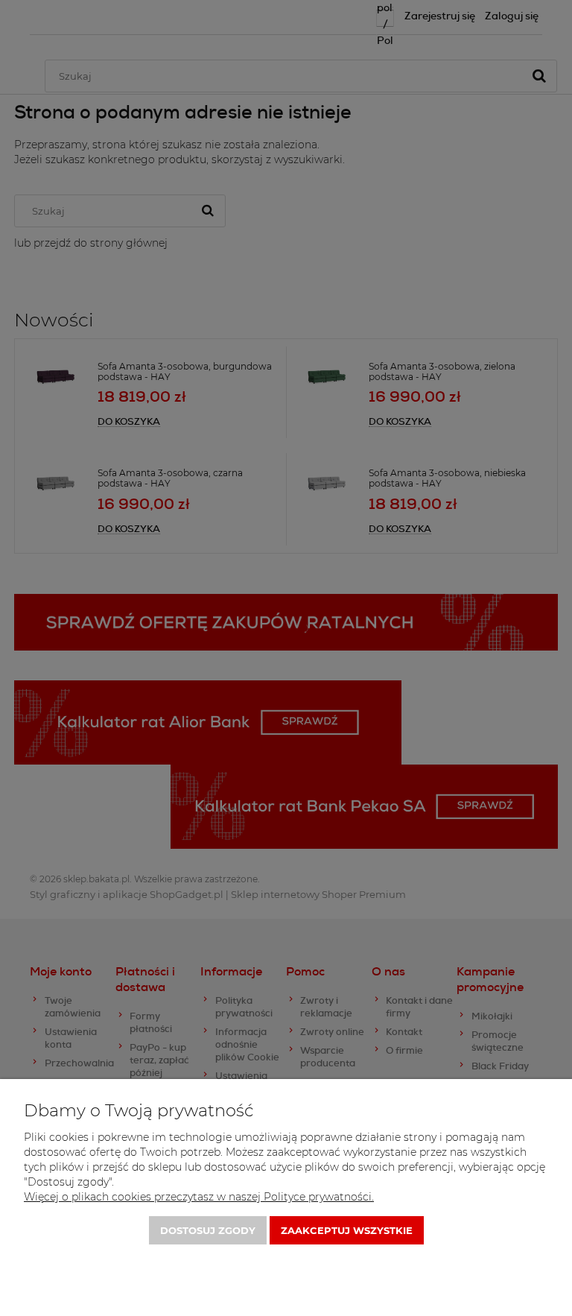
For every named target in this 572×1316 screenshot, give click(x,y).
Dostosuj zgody (207, 1230)
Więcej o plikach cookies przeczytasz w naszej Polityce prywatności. (199, 1196)
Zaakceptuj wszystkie (347, 1230)
